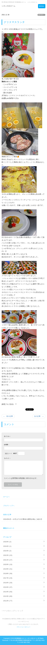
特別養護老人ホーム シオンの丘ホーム (26, 638)
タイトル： (7, 436)
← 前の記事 (8, 416)
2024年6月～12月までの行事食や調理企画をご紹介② (22, 519)
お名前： (7, 444)
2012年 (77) (7, 601)
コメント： (7, 458)
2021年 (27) (7, 560)
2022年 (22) (7, 555)
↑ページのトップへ (9, 611)
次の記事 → (39, 416)
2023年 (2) (7, 551)
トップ (20, 611)
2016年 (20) (7, 583)
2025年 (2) (7, 542)
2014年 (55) (7, 592)
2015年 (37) (7, 587)
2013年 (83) (7, 596)
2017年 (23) (7, 578)
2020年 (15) (7, 564)
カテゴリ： (41, 14)
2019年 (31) (7, 569)
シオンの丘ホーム (8, 6)
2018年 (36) (7, 573)
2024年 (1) (7, 546)
